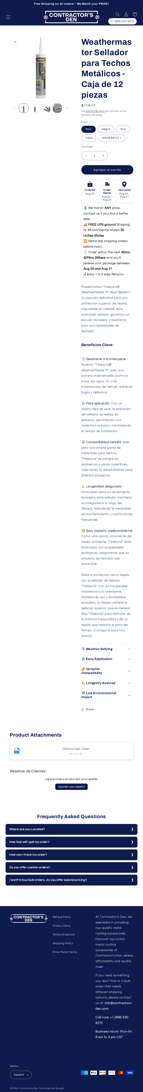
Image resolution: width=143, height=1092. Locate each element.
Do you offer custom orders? (29, 867)
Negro (106, 129)
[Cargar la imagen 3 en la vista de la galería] (46, 108)
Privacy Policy (62, 925)
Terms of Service (63, 934)
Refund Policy (62, 917)
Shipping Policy (63, 943)
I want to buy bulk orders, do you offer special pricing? (48, 879)
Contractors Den (28, 1088)
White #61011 (111, 138)
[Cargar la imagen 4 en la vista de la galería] (57, 108)
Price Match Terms (65, 952)
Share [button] (90, 709)
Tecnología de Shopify (51, 1088)
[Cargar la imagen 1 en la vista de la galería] (23, 108)
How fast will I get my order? (29, 841)
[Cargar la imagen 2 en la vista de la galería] (34, 108)
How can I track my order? (28, 854)
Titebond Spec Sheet (76, 748)
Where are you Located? (27, 829)
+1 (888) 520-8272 (122, 21)
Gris (123, 129)
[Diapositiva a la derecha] (67, 108)
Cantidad (87, 147)
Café (88, 138)
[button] (8, 17)
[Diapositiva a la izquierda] (14, 108)
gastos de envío (95, 111)
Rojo (88, 129)
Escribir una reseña (71, 786)
